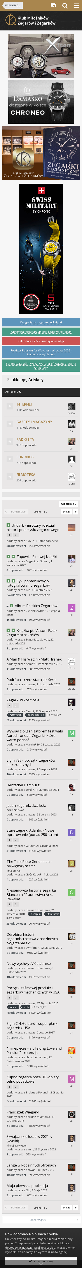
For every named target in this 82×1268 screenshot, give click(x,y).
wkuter (30, 846)
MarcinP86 (33, 744)
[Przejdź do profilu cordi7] (71, 787)
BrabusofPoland (37, 1092)
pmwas (30, 684)
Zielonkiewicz (35, 611)
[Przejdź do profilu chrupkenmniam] (71, 1050)
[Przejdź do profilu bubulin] (71, 807)
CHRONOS (25, 457)
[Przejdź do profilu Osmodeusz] (71, 892)
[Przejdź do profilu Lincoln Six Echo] (71, 477)
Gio (28, 590)
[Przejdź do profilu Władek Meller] (71, 558)
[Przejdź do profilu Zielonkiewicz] (71, 608)
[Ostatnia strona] (75, 511)
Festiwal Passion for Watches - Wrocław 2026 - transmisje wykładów (41, 352)
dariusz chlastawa (38, 910)
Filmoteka (25, 474)
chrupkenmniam (36, 1057)
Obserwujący (38, 1220)
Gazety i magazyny (34, 421)
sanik (29, 1149)
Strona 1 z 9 (41, 511)
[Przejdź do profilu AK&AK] (71, 527)
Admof (30, 664)
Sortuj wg (68, 504)
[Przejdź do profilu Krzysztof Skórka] (71, 424)
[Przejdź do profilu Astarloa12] (71, 1114)
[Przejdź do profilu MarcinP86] (71, 733)
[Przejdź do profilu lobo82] (71, 702)
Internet (24, 404)
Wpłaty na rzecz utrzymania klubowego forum (41, 332)
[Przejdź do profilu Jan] (71, 863)
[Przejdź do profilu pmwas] (71, 682)
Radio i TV (25, 439)
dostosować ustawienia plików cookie (30, 1248)
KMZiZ (30, 541)
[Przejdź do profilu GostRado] (71, 406)
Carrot (30, 711)
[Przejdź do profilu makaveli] (71, 1079)
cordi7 (30, 790)
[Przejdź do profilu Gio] (71, 583)
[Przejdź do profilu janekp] (71, 936)
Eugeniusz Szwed (37, 561)
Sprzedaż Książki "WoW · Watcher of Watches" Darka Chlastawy (41, 365)
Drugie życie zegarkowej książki (41, 322)
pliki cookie (59, 1239)
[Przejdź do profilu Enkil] (71, 441)
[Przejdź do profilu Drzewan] (71, 832)
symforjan (32, 948)
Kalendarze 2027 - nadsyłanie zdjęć (41, 341)
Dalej (66, 511)
